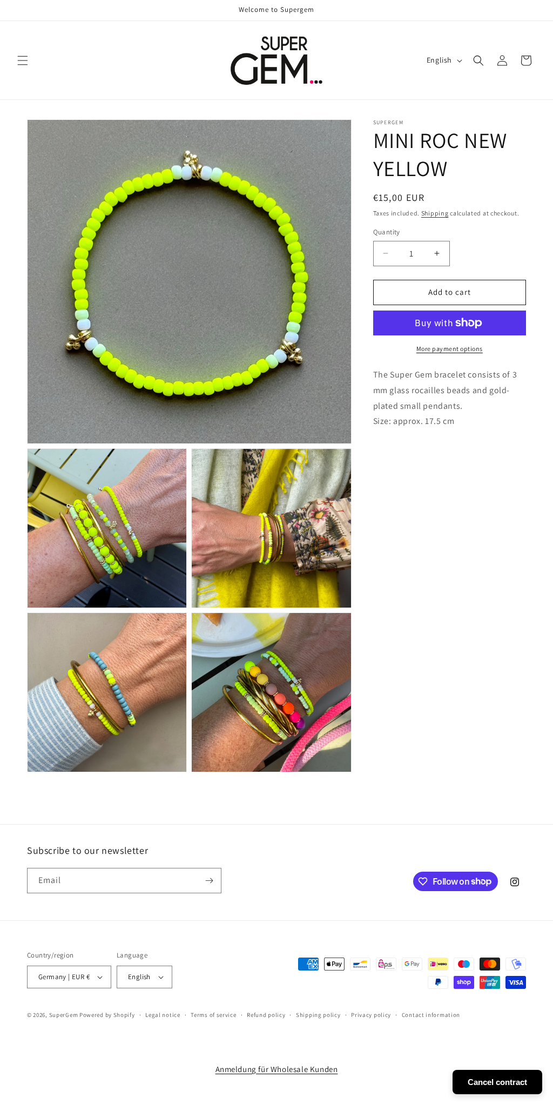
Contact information (431, 1015)
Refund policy (266, 1015)
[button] (23, 60)
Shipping (435, 213)
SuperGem (63, 1015)
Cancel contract (497, 1082)
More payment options (449, 349)
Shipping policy (318, 1015)
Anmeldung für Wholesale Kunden (276, 1069)
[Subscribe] (209, 880)
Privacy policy (371, 1015)
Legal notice (162, 1015)
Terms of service (213, 1015)
